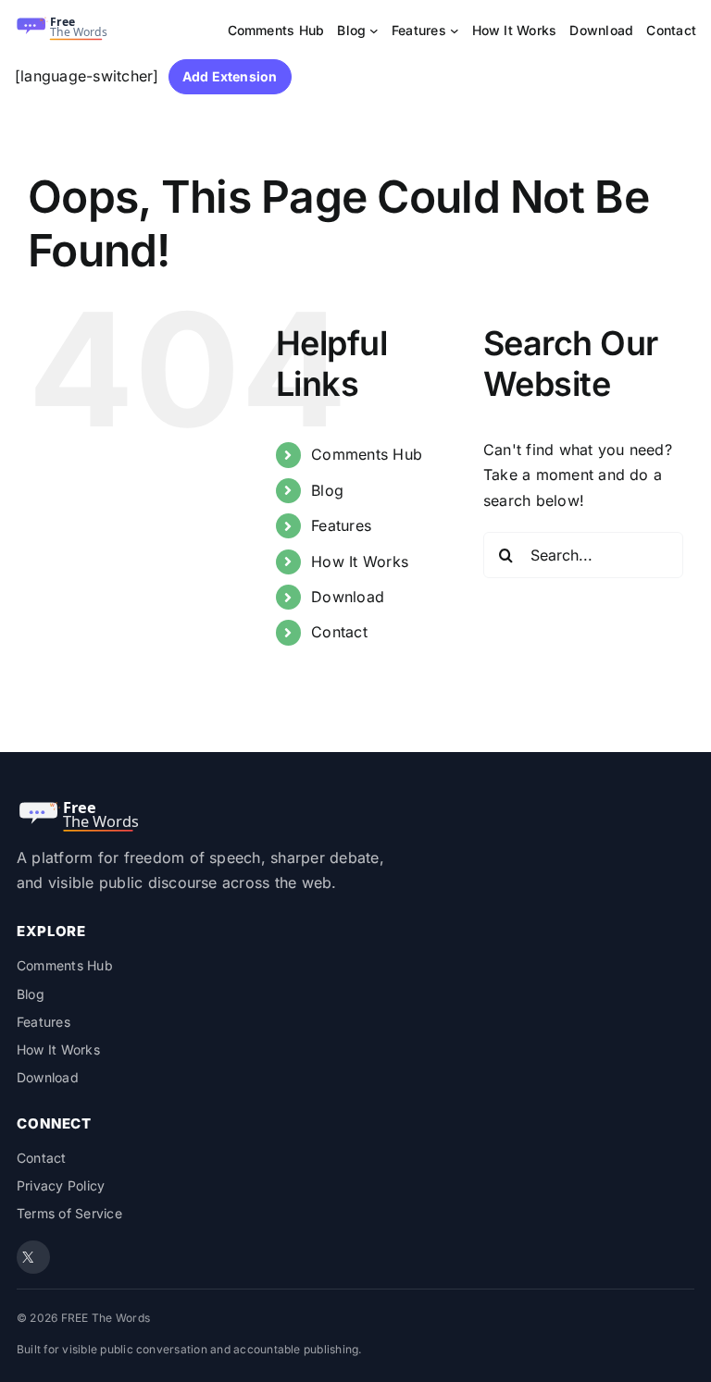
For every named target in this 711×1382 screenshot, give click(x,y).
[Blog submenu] (374, 30)
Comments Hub (366, 454)
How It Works (359, 561)
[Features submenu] (454, 30)
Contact (339, 632)
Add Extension (230, 76)
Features (341, 525)
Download (347, 596)
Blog (327, 490)
